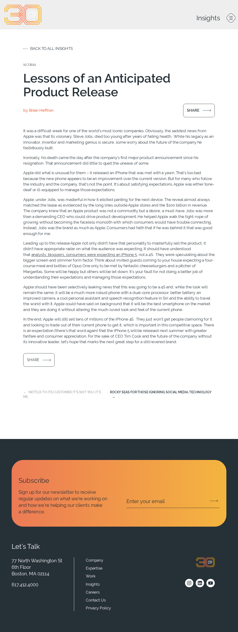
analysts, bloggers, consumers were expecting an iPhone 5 (84, 254)
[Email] (172, 501)
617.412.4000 (25, 584)
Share (193, 110)
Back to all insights (51, 48)
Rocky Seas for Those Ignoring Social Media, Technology (161, 392)
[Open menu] (231, 18)
